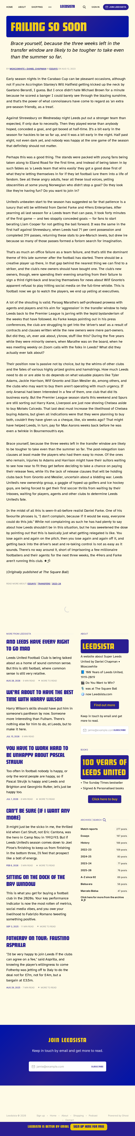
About (22, 7)
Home (9, 7)
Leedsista (67, 7)
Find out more (104, 705)
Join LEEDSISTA (117, 7)
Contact (69, 1120)
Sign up (41, 1115)
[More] (50, 7)
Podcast (93, 1115)
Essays (53, 68)
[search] (104, 820)
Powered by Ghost (118, 1115)
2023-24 (56, 583)
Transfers (44, 583)
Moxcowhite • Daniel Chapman (28, 68)
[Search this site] (84, 7)
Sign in (95, 7)
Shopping (37, 7)
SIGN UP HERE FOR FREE (88, 1127)
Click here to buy (104, 799)
